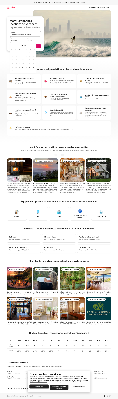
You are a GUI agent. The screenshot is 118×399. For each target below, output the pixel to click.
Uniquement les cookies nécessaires (59, 387)
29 (29, 67)
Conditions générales (35, 396)
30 (33, 67)
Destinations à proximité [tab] (14, 366)
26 (19, 67)
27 (23, 67)
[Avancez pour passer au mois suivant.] (33, 45)
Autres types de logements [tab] (32, 366)
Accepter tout (39, 386)
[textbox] (17, 41)
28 (26, 67)
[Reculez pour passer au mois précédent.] (12, 45)
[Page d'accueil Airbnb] (11, 7)
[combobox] (25, 35)
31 (12, 70)
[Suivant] (62, 155)
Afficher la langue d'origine (77, 2)
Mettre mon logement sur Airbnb (99, 7)
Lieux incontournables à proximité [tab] (52, 366)
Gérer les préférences (79, 386)
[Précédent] (55, 155)
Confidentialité (23, 396)
